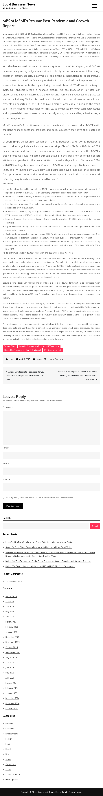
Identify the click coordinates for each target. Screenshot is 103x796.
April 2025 (9, 678)
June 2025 (9, 667)
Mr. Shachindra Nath (53, 350)
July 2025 (9, 662)
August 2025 (11, 657)
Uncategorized (11, 779)
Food (7, 744)
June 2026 (9, 606)
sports (8, 759)
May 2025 (9, 673)
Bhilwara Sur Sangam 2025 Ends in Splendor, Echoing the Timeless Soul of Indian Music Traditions (77, 375)
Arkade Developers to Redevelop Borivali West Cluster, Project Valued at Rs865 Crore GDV (25, 376)
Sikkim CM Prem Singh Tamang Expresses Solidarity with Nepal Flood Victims (38, 547)
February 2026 (11, 627)
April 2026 (9, 617)
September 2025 (12, 652)
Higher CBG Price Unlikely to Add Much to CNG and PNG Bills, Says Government (40, 566)
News (39, 359)
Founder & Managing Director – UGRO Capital (39, 346)
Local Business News (19, 4)
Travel (8, 769)
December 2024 (12, 698)
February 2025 (11, 688)
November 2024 (12, 703)
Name (6, 448)
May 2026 (9, 611)
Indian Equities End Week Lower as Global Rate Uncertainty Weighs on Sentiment (40, 542)
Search (7, 517)
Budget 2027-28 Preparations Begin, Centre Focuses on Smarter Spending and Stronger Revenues (48, 561)
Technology (10, 764)
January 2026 (11, 632)
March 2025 (10, 683)
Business (9, 723)
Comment (8, 407)
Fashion (8, 739)
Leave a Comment (55, 359)
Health (8, 749)
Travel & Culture (12, 774)
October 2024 (11, 708)
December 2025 (12, 637)
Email (6, 463)
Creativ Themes (75, 792)
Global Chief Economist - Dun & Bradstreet (22, 350)
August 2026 (11, 596)
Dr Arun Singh (10, 346)
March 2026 (10, 622)
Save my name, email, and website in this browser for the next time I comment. (40, 498)
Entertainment (11, 734)
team (11, 359)
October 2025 (11, 647)
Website (6, 479)
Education (9, 728)
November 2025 (12, 642)
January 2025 (11, 693)
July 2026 (9, 601)
